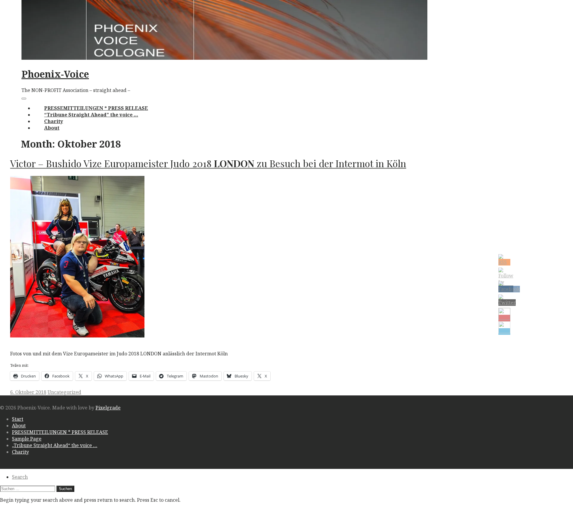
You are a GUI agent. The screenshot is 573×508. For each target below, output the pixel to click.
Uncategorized (64, 392)
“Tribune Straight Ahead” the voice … (91, 114)
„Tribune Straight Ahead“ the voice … (54, 445)
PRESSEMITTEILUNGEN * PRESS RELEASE (96, 108)
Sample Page (26, 438)
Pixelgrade (108, 407)
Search (20, 477)
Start (17, 419)
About (51, 128)
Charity (53, 121)
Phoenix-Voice (55, 73)
